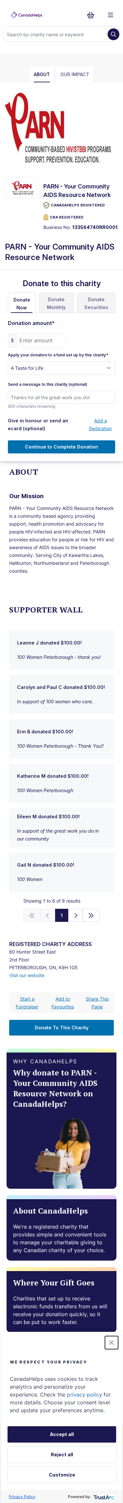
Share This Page (97, 1002)
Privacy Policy (22, 1496)
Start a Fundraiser (27, 1002)
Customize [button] (62, 1475)
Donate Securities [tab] (96, 303)
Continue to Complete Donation (61, 446)
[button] (111, 1342)
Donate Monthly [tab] (56, 303)
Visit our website (26, 975)
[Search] (113, 34)
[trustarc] (103, 1496)
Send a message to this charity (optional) (47, 384)
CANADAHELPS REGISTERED (78, 205)
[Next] (75, 915)
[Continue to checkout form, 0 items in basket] (93, 15)
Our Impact (74, 74)
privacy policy (84, 1394)
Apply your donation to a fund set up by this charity (58, 355)
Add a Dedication (100, 424)
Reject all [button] (62, 1454)
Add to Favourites (62, 1002)
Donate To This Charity (62, 1027)
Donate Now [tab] (21, 303)
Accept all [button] (62, 1434)
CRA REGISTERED (66, 217)
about (42, 74)
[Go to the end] (91, 915)
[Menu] (110, 15)
